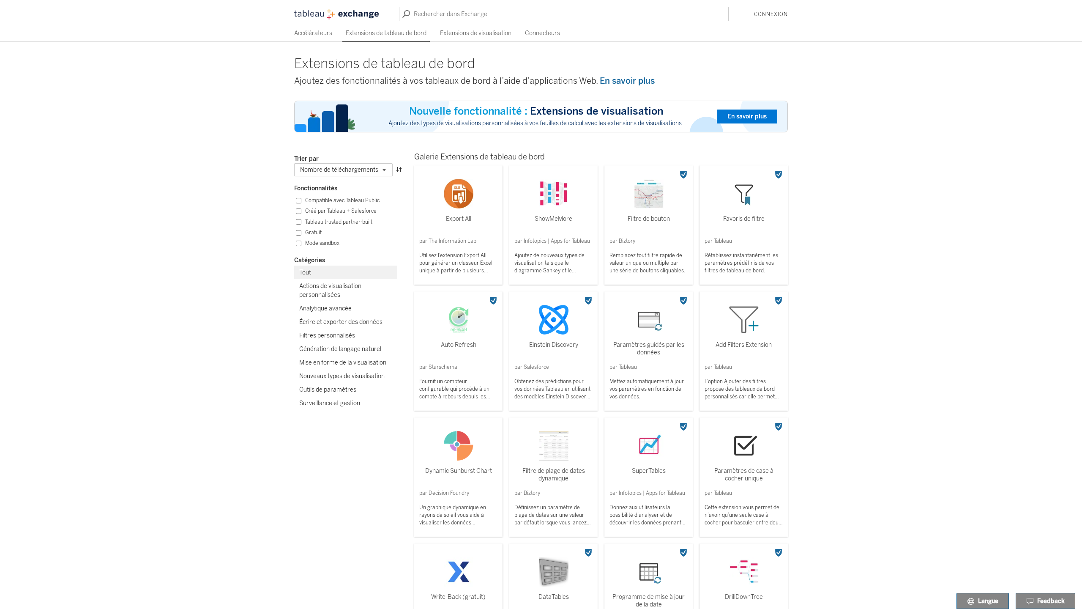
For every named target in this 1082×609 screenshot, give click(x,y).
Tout (305, 272)
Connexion (771, 14)
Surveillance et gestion (329, 403)
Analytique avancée (325, 308)
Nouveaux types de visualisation (342, 376)
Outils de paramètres (327, 389)
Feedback (1051, 601)
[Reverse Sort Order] (399, 169)
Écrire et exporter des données (341, 322)
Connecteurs (542, 33)
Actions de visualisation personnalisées (330, 291)
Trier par (306, 158)
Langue (988, 601)
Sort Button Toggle (399, 158)
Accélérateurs (313, 33)
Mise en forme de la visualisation (342, 362)
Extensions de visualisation (475, 33)
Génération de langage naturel (340, 349)
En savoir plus (627, 81)
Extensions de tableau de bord (386, 33)
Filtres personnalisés (327, 335)
